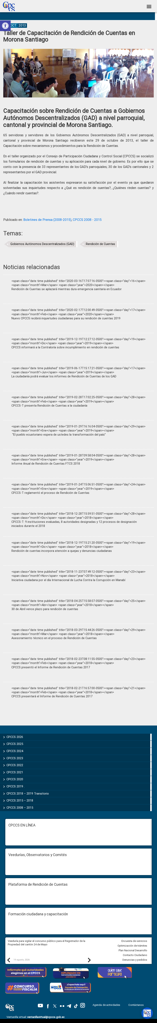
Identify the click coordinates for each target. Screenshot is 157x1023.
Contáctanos (136, 1004)
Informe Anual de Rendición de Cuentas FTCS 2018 (45, 463)
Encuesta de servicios (134, 941)
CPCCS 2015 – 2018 (20, 800)
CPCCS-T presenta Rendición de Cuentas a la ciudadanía (49, 405)
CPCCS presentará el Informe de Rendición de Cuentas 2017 (51, 696)
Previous (8, 960)
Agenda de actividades (106, 1004)
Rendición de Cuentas (100, 244)
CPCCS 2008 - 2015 (87, 220)
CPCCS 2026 (15, 737)
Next (89, 960)
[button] (5, 25)
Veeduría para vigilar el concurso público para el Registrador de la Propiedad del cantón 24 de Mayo (46, 942)
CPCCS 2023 (15, 758)
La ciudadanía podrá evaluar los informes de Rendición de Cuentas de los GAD (63, 376)
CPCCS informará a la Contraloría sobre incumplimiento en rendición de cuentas (65, 347)
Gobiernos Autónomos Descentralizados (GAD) (42, 244)
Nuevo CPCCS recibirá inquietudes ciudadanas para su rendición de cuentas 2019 (65, 318)
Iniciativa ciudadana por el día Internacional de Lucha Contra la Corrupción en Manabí (68, 580)
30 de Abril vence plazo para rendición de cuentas (44, 609)
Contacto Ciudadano (135, 955)
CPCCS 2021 (15, 772)
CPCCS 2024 (15, 751)
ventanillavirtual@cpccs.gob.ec (46, 1017)
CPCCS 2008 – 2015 (20, 807)
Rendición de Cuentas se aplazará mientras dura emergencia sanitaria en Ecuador (66, 289)
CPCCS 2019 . (16, 786)
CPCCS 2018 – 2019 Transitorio (28, 793)
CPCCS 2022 (15, 765)
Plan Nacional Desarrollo (133, 950)
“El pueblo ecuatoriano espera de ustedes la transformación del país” (58, 434)
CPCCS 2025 (15, 744)
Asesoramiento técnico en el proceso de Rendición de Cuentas (54, 638)
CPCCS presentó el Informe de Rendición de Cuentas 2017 (50, 667)
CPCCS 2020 (15, 779)
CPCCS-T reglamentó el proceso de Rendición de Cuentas (50, 493)
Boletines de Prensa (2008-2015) (47, 220)
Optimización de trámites (132, 945)
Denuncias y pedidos (134, 959)
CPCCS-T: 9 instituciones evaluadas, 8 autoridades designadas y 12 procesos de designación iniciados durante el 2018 (74, 524)
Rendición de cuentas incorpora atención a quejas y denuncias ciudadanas (61, 551)
